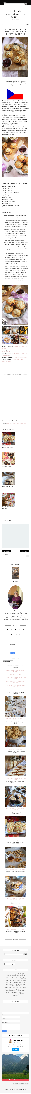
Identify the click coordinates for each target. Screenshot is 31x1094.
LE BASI (21, 982)
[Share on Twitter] (6, 421)
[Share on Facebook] (3, 421)
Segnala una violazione (7, 557)
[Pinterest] (19, 629)
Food (25, 423)
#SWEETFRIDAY (10, 974)
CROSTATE (22, 977)
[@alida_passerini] (10, 1041)
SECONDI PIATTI (15, 990)
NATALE (19, 984)
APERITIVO (7, 975)
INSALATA (16, 982)
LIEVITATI (4, 425)
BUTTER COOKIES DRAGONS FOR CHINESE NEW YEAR (15, 686)
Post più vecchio (24, 551)
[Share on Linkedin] (13, 421)
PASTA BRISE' (22, 985)
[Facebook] (7, 629)
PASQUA (16, 986)
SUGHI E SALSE (14, 994)
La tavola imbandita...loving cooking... (15, 13)
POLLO (8, 989)
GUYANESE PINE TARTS (20, 357)
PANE (11, 986)
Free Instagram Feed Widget (21, 1083)
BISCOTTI (9, 423)
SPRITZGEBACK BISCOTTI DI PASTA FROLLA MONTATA (15, 682)
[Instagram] (15, 629)
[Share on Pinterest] (9, 421)
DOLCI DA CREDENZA (14, 979)
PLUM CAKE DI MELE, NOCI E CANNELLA (15, 929)
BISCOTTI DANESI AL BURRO (15, 674)
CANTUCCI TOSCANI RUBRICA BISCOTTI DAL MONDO (16, 678)
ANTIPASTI (19, 974)
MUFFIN (14, 984)
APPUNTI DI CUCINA (16, 975)
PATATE (6, 987)
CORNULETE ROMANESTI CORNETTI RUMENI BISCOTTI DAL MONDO (15, 899)
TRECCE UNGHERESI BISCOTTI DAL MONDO (15, 869)
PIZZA (19, 987)
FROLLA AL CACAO (21, 980)
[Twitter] (11, 629)
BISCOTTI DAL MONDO (18, 423)
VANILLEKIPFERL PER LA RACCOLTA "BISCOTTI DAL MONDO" (16, 671)
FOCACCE (14, 980)
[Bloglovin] (23, 629)
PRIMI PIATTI (13, 989)
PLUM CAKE (24, 987)
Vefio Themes (23, 1089)
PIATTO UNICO (13, 987)
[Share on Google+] (16, 421)
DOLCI (6, 979)
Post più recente (7, 551)
